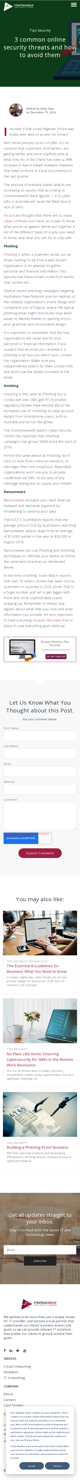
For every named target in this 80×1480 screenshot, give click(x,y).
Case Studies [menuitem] (14, 1405)
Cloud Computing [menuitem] (17, 1366)
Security (44, 30)
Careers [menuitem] (10, 1400)
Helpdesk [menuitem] (11, 1372)
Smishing (11, 394)
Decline (57, 1466)
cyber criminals (16, 221)
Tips (34, 30)
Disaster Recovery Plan (51, 620)
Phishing (10, 254)
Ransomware (14, 500)
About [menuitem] (8, 1394)
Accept (31, 1466)
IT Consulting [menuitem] (14, 1378)
